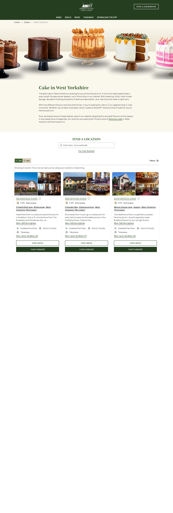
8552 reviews (31, 203)
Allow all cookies (153, 6)
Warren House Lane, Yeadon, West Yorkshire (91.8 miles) (135, 208)
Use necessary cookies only (153, 14)
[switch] (67, 26)
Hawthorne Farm (125, 198)
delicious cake (116, 119)
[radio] (18, 161)
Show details (122, 27)
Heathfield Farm (26, 198)
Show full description (26, 223)
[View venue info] (39, 199)
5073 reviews (80, 203)
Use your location (86, 151)
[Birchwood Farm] (86, 183)
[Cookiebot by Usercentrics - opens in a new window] (15, 26)
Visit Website (37, 249)
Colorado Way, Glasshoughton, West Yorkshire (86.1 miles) (82, 208)
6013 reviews (128, 203)
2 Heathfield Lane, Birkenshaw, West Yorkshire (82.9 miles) (33, 208)
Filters (152, 160)
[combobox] (86, 145)
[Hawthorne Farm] (135, 183)
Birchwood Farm (75, 198)
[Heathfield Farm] (37, 183)
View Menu (37, 243)
